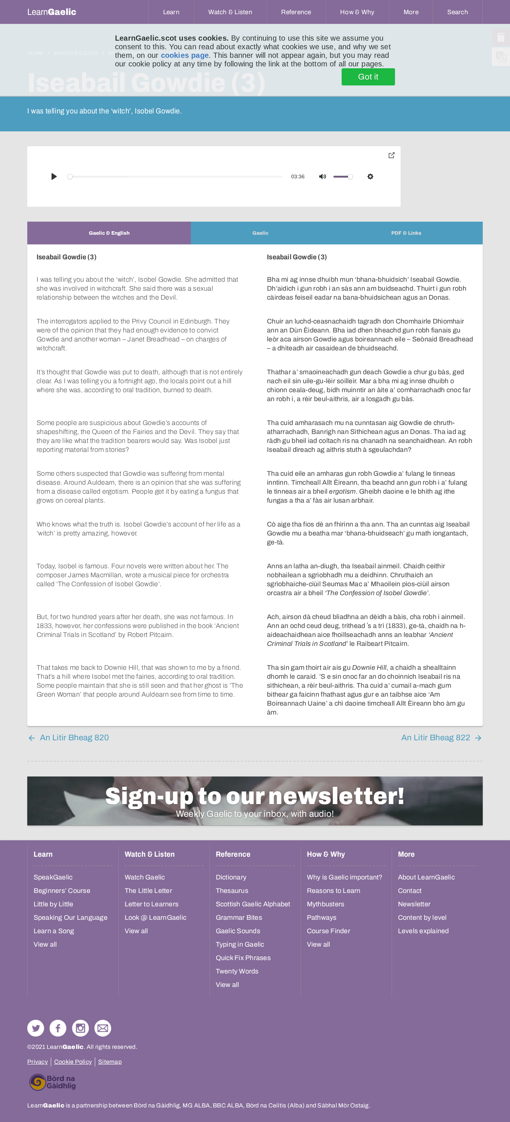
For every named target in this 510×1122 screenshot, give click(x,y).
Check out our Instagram (80, 1028)
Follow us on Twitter (35, 1028)
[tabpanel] (255, 485)
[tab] (109, 233)
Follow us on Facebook (58, 1028)
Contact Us (102, 1028)
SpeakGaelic (53, 877)
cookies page (185, 55)
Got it (368, 76)
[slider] (175, 176)
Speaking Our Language (71, 917)
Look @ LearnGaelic (156, 917)
